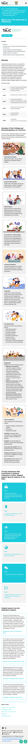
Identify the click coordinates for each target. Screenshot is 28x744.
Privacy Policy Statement (8, 739)
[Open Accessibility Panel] (25, 741)
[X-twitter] (5, 728)
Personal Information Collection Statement (12, 738)
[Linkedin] (3, 728)
